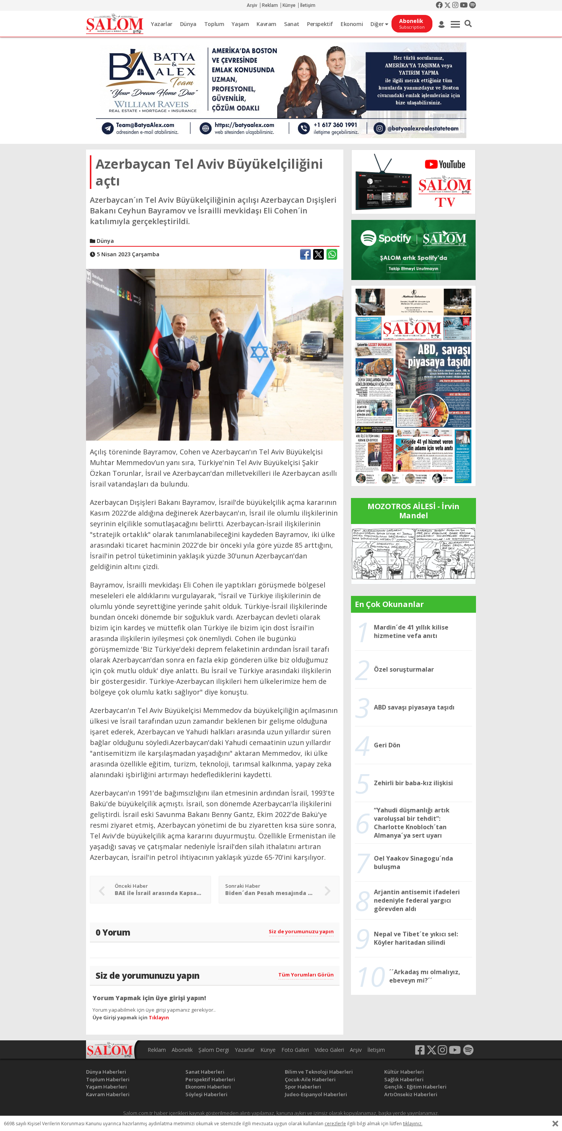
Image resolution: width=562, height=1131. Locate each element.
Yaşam (240, 24)
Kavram (266, 24)
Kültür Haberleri (404, 1071)
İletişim (307, 5)
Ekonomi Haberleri (208, 1086)
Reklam (270, 5)
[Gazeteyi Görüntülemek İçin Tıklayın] (413, 385)
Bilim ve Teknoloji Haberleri (319, 1071)
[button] (468, 24)
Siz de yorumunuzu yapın (301, 931)
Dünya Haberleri (106, 1071)
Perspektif (320, 24)
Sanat (291, 24)
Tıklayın (159, 1017)
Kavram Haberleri (108, 1094)
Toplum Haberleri (108, 1079)
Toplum (214, 24)
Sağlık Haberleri (404, 1079)
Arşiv (252, 5)
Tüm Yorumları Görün (306, 974)
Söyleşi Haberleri (206, 1094)
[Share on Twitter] (318, 254)
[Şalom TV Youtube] (413, 182)
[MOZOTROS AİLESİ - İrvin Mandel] (413, 553)
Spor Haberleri (303, 1086)
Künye (289, 5)
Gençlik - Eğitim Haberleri (415, 1086)
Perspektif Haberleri (210, 1079)
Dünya (188, 24)
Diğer (377, 24)
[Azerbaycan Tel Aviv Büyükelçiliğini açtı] (214, 354)
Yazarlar (161, 24)
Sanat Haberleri (204, 1071)
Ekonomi (352, 24)
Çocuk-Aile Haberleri (310, 1079)
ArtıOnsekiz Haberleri (410, 1094)
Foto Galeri (295, 1049)
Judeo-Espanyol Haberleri (316, 1094)
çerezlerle (335, 1123)
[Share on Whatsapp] (331, 254)
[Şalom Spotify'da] (413, 250)
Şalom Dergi (213, 1049)
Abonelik (182, 1049)
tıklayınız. (412, 1123)
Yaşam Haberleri (106, 1086)
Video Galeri (329, 1049)
